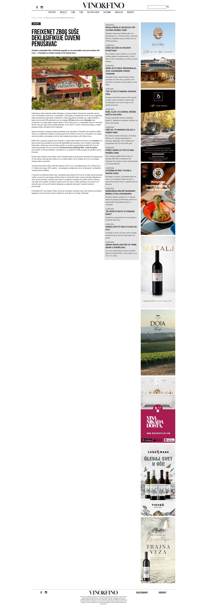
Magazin (119, 12)
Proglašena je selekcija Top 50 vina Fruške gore (120, 28)
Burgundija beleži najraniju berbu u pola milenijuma (120, 192)
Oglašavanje (142, 592)
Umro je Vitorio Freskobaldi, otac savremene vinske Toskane (121, 71)
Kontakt (130, 12)
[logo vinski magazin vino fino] (103, 7)
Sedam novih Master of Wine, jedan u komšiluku (121, 246)
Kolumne (107, 12)
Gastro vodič (93, 12)
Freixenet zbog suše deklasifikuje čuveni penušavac (59, 18)
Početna (52, 12)
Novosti (63, 12)
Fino (81, 12)
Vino (73, 12)
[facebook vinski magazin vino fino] (37, 7)
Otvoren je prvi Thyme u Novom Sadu (118, 172)
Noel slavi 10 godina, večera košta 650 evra (121, 113)
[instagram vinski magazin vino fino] (42, 7)
